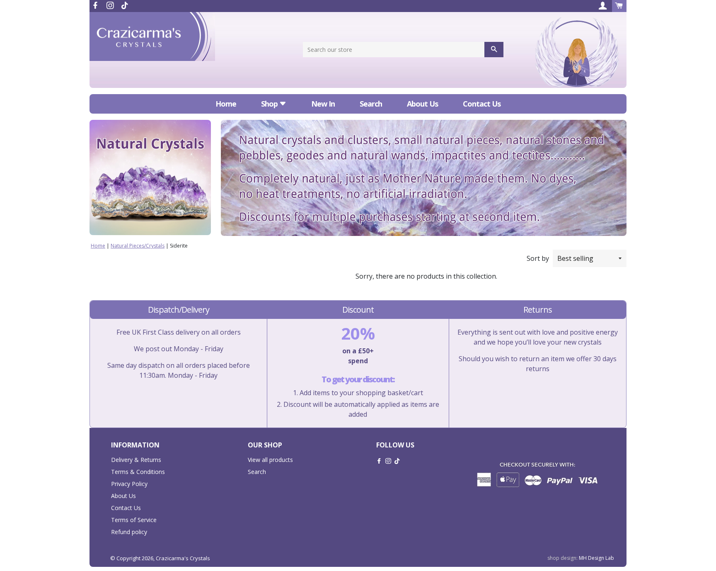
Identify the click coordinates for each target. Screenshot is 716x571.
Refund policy (129, 532)
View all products (270, 460)
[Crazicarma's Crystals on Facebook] (96, 5)
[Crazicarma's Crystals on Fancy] (124, 5)
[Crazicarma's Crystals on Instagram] (111, 5)
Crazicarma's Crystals (183, 558)
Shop (270, 104)
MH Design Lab (596, 557)
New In (323, 104)
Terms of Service (134, 520)
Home (225, 104)
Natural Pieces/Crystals (137, 245)
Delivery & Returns (136, 460)
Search (371, 104)
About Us (422, 104)
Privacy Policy (129, 484)
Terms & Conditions (138, 472)
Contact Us (482, 104)
